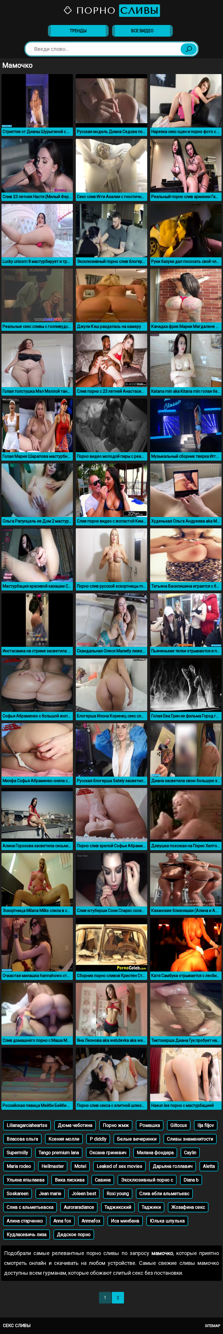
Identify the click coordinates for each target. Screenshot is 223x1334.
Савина (103, 1180)
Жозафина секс (188, 1207)
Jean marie (50, 1193)
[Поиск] (189, 49)
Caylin (190, 1152)
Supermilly (17, 1152)
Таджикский (118, 1207)
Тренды (78, 30)
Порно (116, 10)
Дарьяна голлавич (173, 1166)
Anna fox (62, 1221)
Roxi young (118, 1193)
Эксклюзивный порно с (147, 1180)
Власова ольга (22, 1139)
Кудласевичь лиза (26, 1234)
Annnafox (91, 1221)
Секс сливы (16, 1325)
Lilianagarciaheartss (27, 1125)
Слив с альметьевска (30, 1207)
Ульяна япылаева (25, 1180)
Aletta (209, 1166)
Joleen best (84, 1193)
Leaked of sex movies (119, 1166)
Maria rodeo (19, 1166)
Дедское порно (74, 1234)
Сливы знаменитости (190, 1139)
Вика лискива (69, 1180)
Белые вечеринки (137, 1139)
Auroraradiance (79, 1207)
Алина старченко (25, 1221)
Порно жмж (116, 1125)
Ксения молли (63, 1139)
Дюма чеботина (75, 1125)
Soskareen (17, 1193)
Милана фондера (155, 1152)
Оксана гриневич (107, 1152)
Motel (80, 1166)
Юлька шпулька (167, 1221)
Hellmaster (53, 1166)
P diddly (98, 1139)
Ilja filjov (205, 1125)
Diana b (191, 1180)
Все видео (142, 30)
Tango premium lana (59, 1152)
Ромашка (149, 1125)
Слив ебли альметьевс (164, 1193)
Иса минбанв (125, 1221)
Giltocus (178, 1125)
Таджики (151, 1207)
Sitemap (212, 1326)
